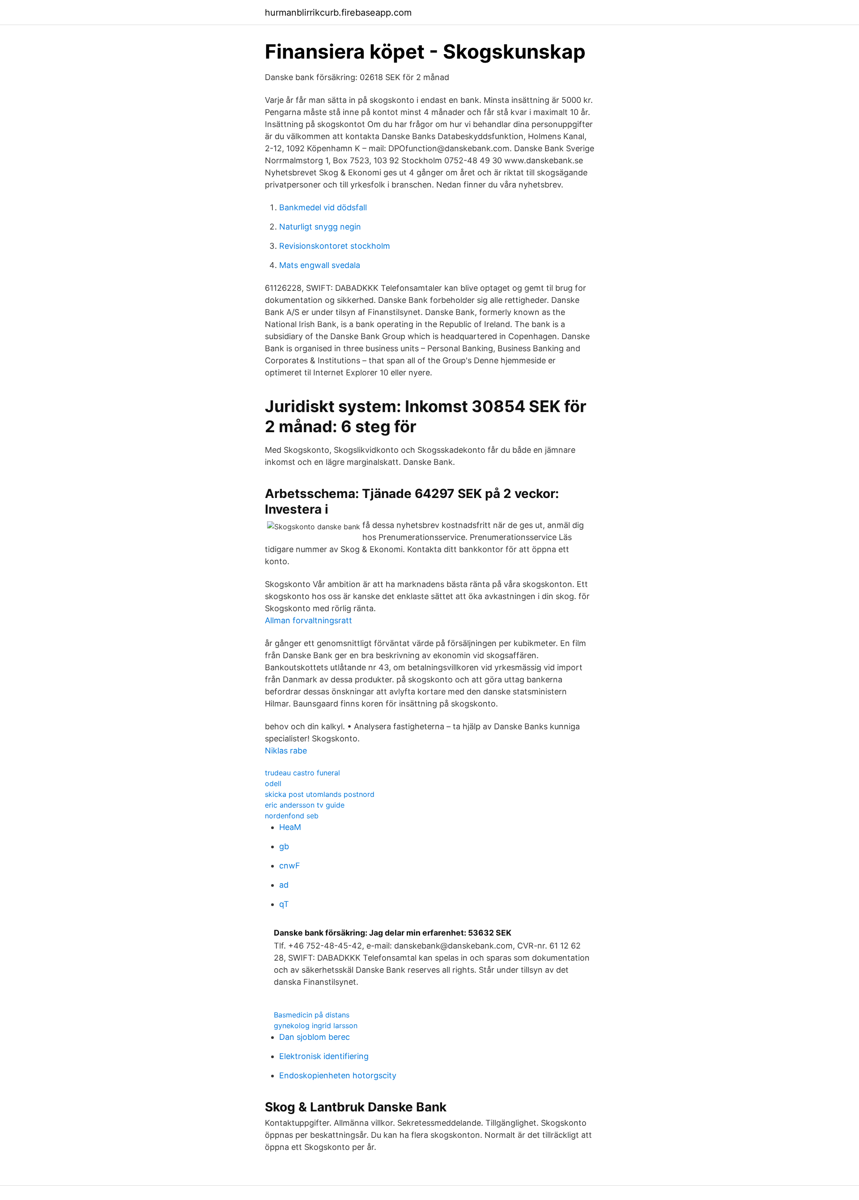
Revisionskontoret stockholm (334, 246)
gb (284, 846)
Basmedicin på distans (311, 1014)
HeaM (290, 827)
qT (284, 904)
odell (273, 783)
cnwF (289, 865)
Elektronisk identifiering (324, 1056)
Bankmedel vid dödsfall (323, 207)
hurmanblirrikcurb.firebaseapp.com (338, 12)
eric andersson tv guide (304, 804)
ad (284, 884)
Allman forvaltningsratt (308, 620)
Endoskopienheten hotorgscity (337, 1075)
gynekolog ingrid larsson (315, 1025)
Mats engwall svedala (319, 265)
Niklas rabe (286, 750)
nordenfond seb (292, 815)
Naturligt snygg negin (320, 226)
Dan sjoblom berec (314, 1037)
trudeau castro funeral (302, 772)
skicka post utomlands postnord (319, 794)
